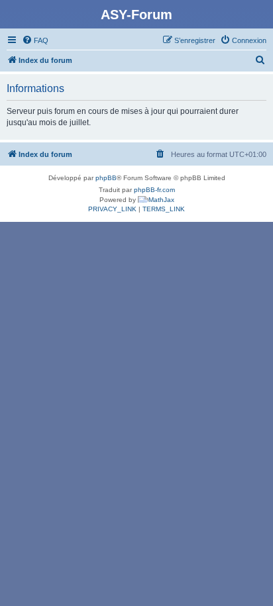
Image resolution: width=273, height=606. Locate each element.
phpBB (106, 177)
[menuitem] (35, 40)
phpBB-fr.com (154, 189)
